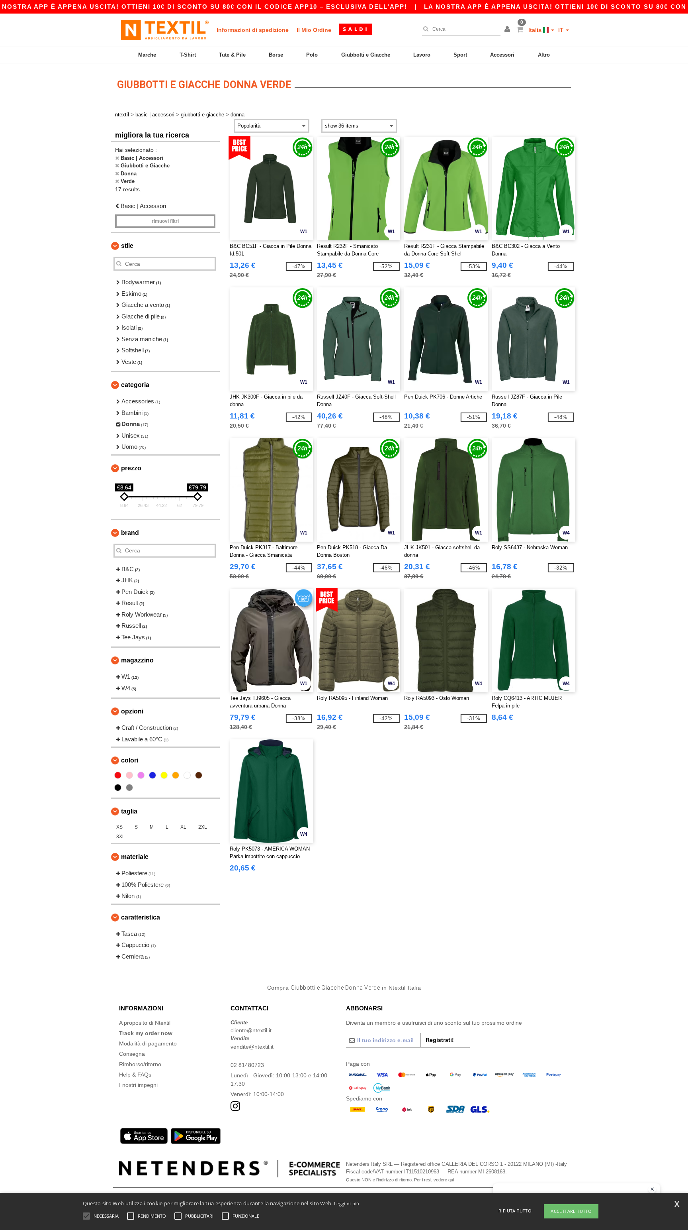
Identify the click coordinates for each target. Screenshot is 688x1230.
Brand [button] (130, 532)
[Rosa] (129, 775)
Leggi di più (347, 1203)
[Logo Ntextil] (165, 30)
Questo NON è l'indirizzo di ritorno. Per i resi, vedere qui (400, 1179)
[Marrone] (198, 775)
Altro (544, 55)
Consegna (132, 1054)
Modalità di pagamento (148, 1043)
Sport (460, 55)
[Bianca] (187, 775)
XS (119, 827)
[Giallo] (164, 775)
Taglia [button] (129, 811)
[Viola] (141, 775)
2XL (202, 827)
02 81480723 (247, 1065)
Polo (312, 55)
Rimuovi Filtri (165, 221)
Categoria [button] (135, 384)
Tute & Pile (232, 55)
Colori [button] (129, 760)
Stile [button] (127, 245)
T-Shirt (188, 55)
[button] (508, 30)
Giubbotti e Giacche (365, 55)
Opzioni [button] (132, 711)
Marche (147, 55)
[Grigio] (129, 787)
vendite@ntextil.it (252, 1046)
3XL (120, 836)
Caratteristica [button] (140, 917)
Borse (276, 55)
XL (183, 827)
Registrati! (440, 1040)
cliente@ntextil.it (251, 1030)
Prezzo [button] (131, 468)
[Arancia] (175, 775)
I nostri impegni (138, 1085)
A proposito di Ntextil (144, 1023)
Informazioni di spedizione (253, 30)
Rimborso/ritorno (140, 1064)
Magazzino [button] (137, 660)
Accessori (502, 55)
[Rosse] (117, 775)
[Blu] (152, 775)
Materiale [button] (135, 856)
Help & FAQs (135, 1074)
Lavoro (421, 55)
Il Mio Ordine (314, 30)
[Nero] (117, 787)
